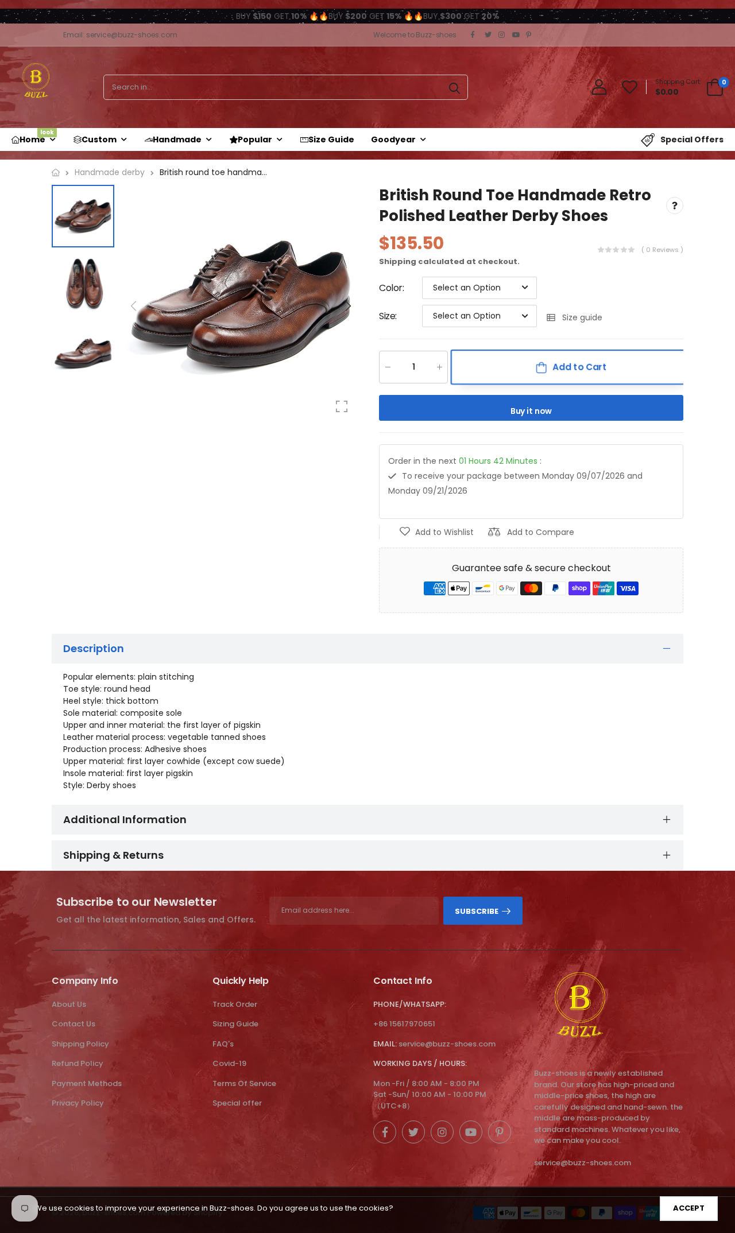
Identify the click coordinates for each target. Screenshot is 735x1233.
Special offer (237, 1103)
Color (391, 287)
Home (37, 136)
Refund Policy (77, 1063)
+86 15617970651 (404, 1023)
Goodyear (393, 139)
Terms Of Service (244, 1083)
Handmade (177, 139)
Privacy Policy (78, 1103)
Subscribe (476, 911)
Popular (255, 139)
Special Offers (692, 139)
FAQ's (223, 1043)
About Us (69, 1004)
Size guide (582, 318)
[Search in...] (454, 87)
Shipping (397, 261)
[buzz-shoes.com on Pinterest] (530, 35)
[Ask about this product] (674, 206)
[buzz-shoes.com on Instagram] (502, 35)
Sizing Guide (235, 1023)
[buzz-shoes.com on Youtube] (516, 35)
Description (93, 648)
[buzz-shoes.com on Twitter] (489, 35)
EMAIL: (385, 1043)
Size (388, 316)
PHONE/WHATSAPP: (409, 1004)
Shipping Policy (80, 1043)
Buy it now (531, 411)
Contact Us (73, 1023)
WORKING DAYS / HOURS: (420, 1063)
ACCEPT (689, 1208)
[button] (347, 306)
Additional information (125, 819)
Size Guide (331, 139)
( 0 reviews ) (662, 250)
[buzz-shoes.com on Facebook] (475, 35)
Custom (99, 139)
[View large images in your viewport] (341, 406)
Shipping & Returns (113, 855)
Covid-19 (229, 1063)
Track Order (234, 1004)
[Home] (56, 172)
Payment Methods (87, 1083)
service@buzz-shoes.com (447, 1043)
